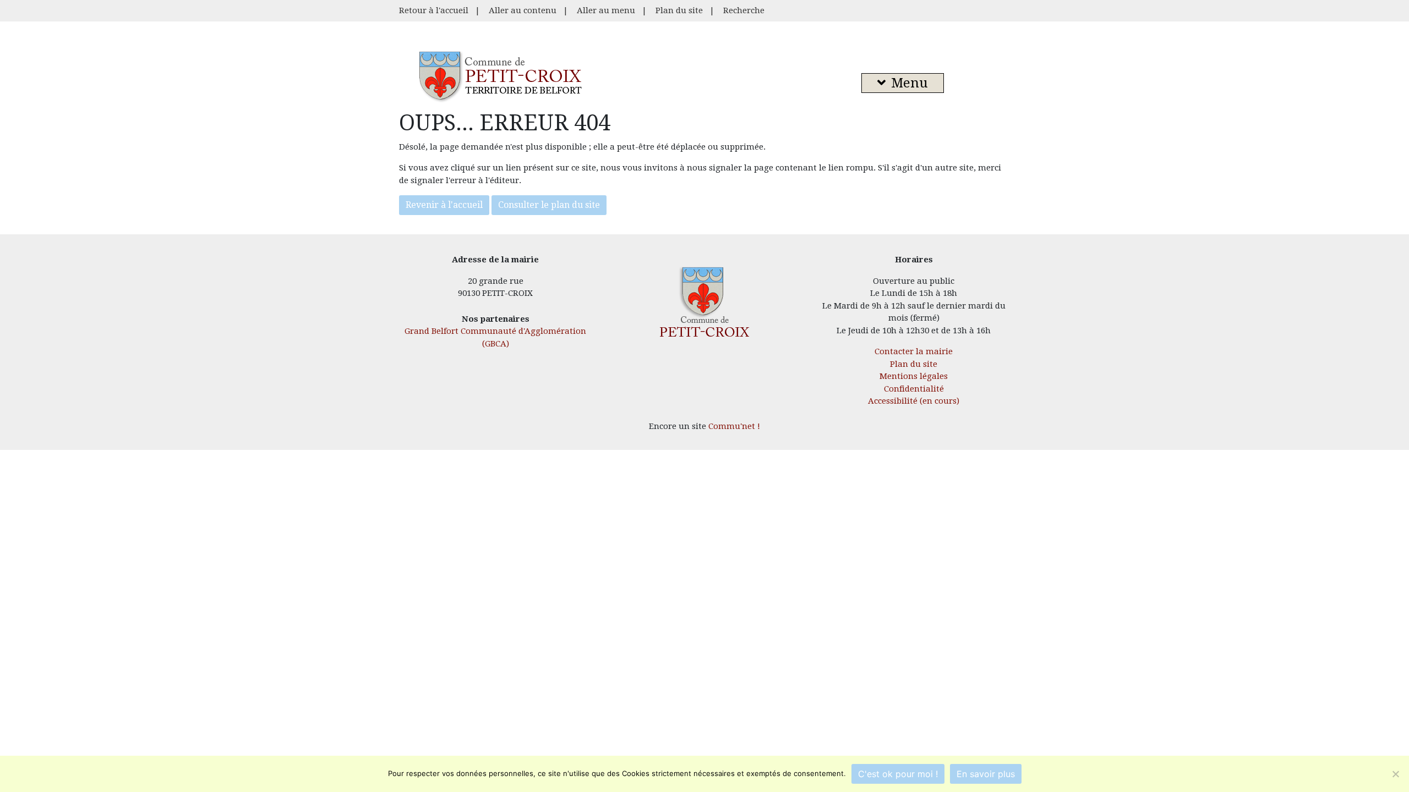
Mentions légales (914, 376)
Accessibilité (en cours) (913, 401)
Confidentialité (914, 389)
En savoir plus (986, 773)
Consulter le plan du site (549, 205)
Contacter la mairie (914, 351)
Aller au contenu (522, 10)
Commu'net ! (734, 426)
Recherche (743, 10)
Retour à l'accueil (433, 10)
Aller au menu (606, 10)
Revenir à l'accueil (444, 205)
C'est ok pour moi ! (898, 773)
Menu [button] (909, 83)
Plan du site (679, 10)
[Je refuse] (1395, 773)
